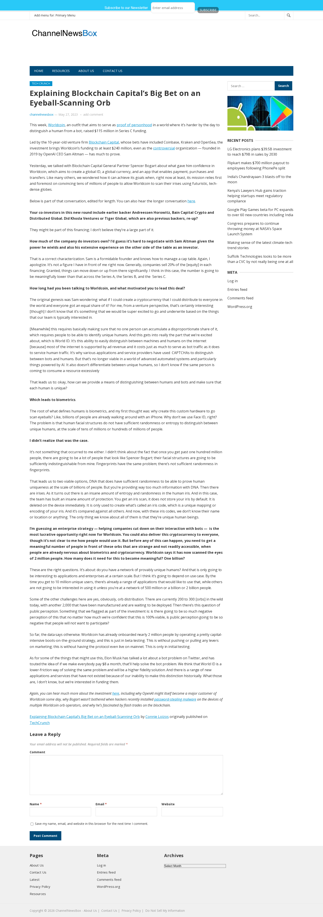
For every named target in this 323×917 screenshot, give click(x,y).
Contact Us (112, 71)
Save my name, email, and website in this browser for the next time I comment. (91, 824)
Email (101, 804)
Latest (35, 879)
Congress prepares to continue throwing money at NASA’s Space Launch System (254, 228)
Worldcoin (56, 124)
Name (36, 804)
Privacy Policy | (132, 910)
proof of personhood (134, 124)
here (191, 201)
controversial (164, 148)
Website (168, 804)
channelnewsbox (41, 114)
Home (38, 71)
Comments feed (240, 298)
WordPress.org (239, 306)
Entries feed (237, 289)
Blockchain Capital (104, 142)
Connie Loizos (157, 716)
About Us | (92, 910)
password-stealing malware (175, 699)
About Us (86, 71)
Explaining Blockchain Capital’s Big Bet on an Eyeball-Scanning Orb (85, 716)
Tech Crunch (41, 83)
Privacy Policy (40, 886)
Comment (37, 752)
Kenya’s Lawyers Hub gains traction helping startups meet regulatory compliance (256, 195)
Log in (232, 281)
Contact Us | (110, 910)
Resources (61, 71)
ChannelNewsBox (68, 910)
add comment (93, 114)
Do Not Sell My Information (165, 910)
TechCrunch (40, 722)
